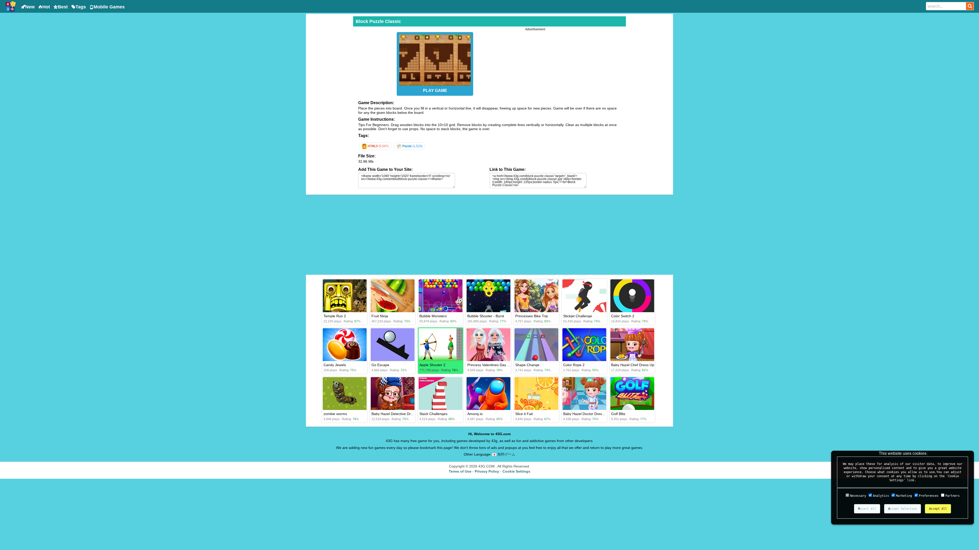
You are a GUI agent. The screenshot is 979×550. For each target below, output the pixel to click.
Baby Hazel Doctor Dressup (585, 414)
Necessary (858, 496)
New (30, 6)
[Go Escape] (393, 344)
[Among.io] (488, 393)
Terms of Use (460, 471)
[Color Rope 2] (584, 344)
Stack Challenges (433, 414)
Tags (80, 6)
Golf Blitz (618, 414)
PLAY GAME (435, 90)
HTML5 (378, 146)
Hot (46, 6)
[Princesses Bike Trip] (536, 295)
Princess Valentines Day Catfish (492, 365)
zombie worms (335, 414)
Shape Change (527, 365)
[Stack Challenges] (440, 393)
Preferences (928, 496)
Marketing (904, 496)
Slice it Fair (524, 414)
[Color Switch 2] (632, 295)
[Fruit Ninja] (393, 295)
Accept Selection (902, 509)
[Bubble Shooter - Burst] (488, 295)
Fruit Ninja (379, 316)
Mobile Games (109, 6)
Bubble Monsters (433, 316)
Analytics (881, 496)
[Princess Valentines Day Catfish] (488, 344)
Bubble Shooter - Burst (485, 316)
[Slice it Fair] (536, 393)
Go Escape (380, 365)
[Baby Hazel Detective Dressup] (393, 393)
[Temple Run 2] (345, 295)
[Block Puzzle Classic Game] (435, 59)
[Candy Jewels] (345, 344)
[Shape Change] (536, 344)
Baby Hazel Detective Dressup (395, 414)
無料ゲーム (505, 454)
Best (63, 6)
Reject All (867, 509)
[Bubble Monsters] (440, 295)
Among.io (475, 414)
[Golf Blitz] (632, 393)
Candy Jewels (335, 365)
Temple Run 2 (335, 316)
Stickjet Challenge (577, 316)
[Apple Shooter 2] (440, 344)
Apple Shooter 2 (432, 365)
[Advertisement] (328, 92)
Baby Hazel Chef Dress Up (632, 365)
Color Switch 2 (622, 316)
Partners (952, 496)
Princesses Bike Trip (531, 316)
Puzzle (412, 146)
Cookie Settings (516, 471)
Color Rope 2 (574, 365)
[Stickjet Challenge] (584, 295)
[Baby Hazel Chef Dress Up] (632, 344)
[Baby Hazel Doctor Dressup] (584, 393)
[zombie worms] (345, 393)
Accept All (938, 509)
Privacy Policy (487, 471)
